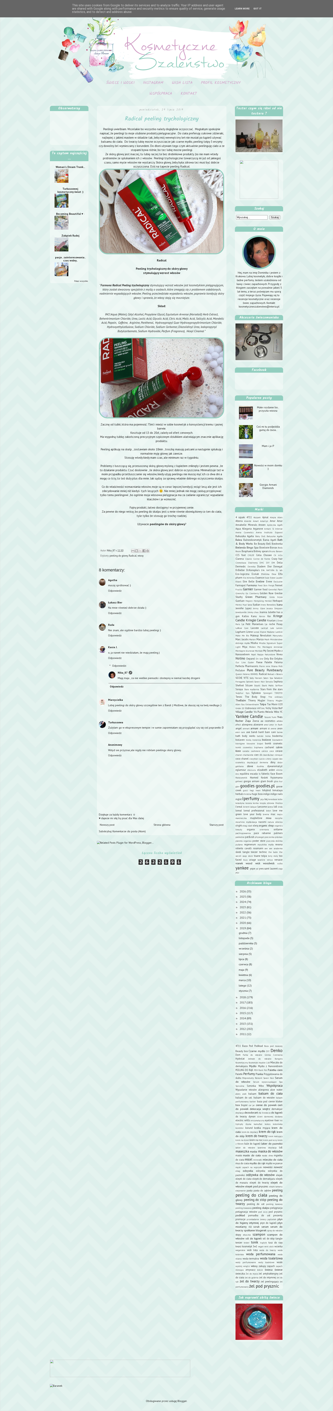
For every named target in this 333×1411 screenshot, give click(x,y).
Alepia (273, 517)
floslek (264, 777)
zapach (271, 1266)
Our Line (240, 662)
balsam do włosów (264, 1097)
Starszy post (216, 824)
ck (261, 754)
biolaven (240, 739)
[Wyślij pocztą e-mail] (133, 551)
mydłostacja (251, 822)
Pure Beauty (256, 670)
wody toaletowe (266, 1262)
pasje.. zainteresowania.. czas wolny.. (70, 259)
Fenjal (271, 585)
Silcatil (257, 685)
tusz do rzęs (275, 1242)
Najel (253, 654)
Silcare (249, 685)
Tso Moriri (272, 704)
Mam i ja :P (268, 446)
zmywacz (250, 1269)
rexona (279, 844)
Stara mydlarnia (251, 689)
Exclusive (278, 581)
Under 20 (239, 708)
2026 (243, 891)
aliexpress (247, 724)
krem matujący (275, 1136)
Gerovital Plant (275, 589)
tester (246, 1242)
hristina (247, 794)
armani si (265, 728)
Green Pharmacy (256, 597)
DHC (262, 562)
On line (259, 658)
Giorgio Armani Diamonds (268, 486)
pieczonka (269, 837)
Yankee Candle (249, 716)
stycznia (244, 990)
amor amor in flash (273, 724)
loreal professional (254, 810)
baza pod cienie (266, 1101)
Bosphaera (247, 551)
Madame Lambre (275, 632)
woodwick (268, 863)
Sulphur (239, 693)
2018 (243, 997)
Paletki (239, 1074)
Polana (274, 666)
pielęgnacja (276, 1207)
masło (238, 1155)
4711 (249, 517)
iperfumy (250, 798)
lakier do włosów (245, 1147)
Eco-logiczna (242, 573)
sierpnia (244, 954)
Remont (258, 1078)
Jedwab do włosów (259, 1058)
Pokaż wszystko (81, 281)
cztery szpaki (272, 758)
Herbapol (278, 600)
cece (272, 751)
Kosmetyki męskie (257, 1062)
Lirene (249, 631)
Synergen (267, 693)
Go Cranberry (252, 593)
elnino (279, 770)
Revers (279, 674)
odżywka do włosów (260, 1175)
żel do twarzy (250, 1281)
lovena (266, 814)
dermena (264, 762)
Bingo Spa (253, 547)
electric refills (242, 1120)
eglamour (240, 769)
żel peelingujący (270, 1281)
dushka (260, 766)
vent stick (269, 1246)
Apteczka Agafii (275, 525)
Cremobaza (240, 562)
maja (242, 969)
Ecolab (255, 573)
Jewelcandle (241, 612)
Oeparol (250, 658)
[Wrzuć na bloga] (137, 551)
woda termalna (251, 1258)
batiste (260, 736)
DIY (268, 562)
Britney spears (261, 551)
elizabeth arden (266, 769)
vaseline (261, 859)
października (246, 943)
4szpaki (257, 517)
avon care (240, 732)
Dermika (252, 566)
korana (249, 803)
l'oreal (238, 806)
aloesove (258, 724)
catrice (265, 751)
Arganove (258, 528)
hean (258, 790)
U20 (280, 704)
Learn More (242, 8)
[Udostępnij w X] (140, 551)
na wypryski (256, 1167)
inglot (238, 799)
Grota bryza (276, 597)
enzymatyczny (257, 1120)
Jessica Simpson (275, 608)
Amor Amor (276, 520)
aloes (237, 1094)
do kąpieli (277, 1112)
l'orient (246, 806)
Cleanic (248, 559)
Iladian (256, 604)
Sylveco (256, 693)
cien (256, 754)
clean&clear (268, 755)
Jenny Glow (259, 608)
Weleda (269, 711)
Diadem (261, 566)
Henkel (268, 601)
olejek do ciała (243, 1178)
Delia (280, 562)
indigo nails (276, 793)
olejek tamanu (276, 1186)
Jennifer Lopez (243, 608)
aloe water (276, 1089)
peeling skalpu (260, 1208)
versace (278, 859)
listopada (244, 938)
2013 (243, 1023)
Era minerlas (249, 577)
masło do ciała (252, 1155)
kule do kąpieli (252, 1143)
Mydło (252, 1066)
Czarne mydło (257, 1051)
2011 (243, 1034)
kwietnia (244, 975)
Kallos (245, 616)
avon (280, 728)
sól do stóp (269, 1238)
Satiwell (249, 681)
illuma (248, 1124)
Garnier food (260, 589)
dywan (252, 1116)
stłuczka (247, 1234)
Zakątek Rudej (70, 235)
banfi (261, 732)
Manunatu (278, 635)
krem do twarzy (257, 1136)
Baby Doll (260, 536)
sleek (238, 851)
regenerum (250, 844)
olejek (279, 1175)
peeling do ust (255, 1203)
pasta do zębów (262, 1190)
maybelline (256, 818)
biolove (266, 739)
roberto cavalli (243, 848)
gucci (245, 790)
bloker (279, 1101)
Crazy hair (277, 558)
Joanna (263, 612)
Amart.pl (264, 521)
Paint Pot (262, 1070)
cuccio (262, 758)
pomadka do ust (259, 1215)
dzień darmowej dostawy (270, 1116)
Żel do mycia (252, 1273)
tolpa (264, 855)
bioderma (277, 735)
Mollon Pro (255, 647)
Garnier (248, 589)
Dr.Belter (240, 570)
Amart (256, 521)
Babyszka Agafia (275, 536)
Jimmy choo (253, 612)
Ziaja (248, 721)
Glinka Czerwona (274, 1055)
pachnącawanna (243, 833)
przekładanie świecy (256, 1219)
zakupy (262, 1266)
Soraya (239, 689)
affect (238, 724)
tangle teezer (250, 851)
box (237, 1105)
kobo (280, 799)
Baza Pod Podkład (252, 1045)
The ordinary (275, 697)
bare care (270, 732)
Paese (259, 662)
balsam (252, 1093)
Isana (280, 604)
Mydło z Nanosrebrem (270, 1066)
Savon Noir (259, 681)
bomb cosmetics (243, 747)
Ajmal (265, 517)
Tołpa (263, 704)
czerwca (244, 964)
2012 (243, 1029)
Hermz (238, 604)
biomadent (277, 740)
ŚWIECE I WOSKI (120, 83)
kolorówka (278, 1124)
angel (238, 728)
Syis (247, 693)
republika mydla (265, 844)
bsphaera (258, 747)
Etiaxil (238, 581)
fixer (276, 1120)
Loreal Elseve (260, 632)
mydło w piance (274, 1163)
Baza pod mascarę (273, 1046)
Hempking (259, 601)
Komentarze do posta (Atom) (129, 831)
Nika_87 (123, 672)
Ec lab (279, 570)
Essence (260, 577)
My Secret (268, 650)
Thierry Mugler (256, 700)
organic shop (266, 825)
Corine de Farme (261, 559)
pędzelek (271, 1219)
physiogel (259, 837)
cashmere (255, 751)
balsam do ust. (243, 1097)
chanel (238, 755)
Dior (269, 566)
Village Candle (244, 712)
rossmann (258, 848)
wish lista (252, 1250)
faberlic (266, 773)
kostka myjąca (262, 1127)
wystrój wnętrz (242, 1266)
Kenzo (262, 616)
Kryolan (271, 620)
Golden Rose (266, 593)
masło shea (267, 1155)
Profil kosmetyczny (220, 83)
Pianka (259, 1074)
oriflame (278, 829)
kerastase (272, 799)
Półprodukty (248, 1078)
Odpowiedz (115, 590)
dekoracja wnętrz (260, 1109)
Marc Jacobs (241, 639)
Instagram (153, 83)
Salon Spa (268, 678)
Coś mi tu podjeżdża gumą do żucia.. (268, 428)
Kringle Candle (256, 620)
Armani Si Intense (273, 528)
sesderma (278, 848)
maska (253, 1151)
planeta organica (243, 841)
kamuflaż (258, 1124)
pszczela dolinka (274, 841)
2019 (243, 928)
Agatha (112, 580)
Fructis (238, 589)
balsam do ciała (270, 1093)
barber (253, 1101)
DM (273, 562)
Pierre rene (264, 666)
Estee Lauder (276, 577)
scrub (256, 1226)
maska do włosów (270, 1151)
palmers (278, 833)
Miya (244, 646)
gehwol (238, 781)
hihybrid (266, 790)
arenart (246, 728)
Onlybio (278, 658)
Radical (133, 555)
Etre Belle (248, 581)
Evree (269, 581)
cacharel (269, 747)
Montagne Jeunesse (244, 650)
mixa (268, 818)
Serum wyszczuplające (265, 1082)
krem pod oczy (270, 1140)
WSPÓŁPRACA (161, 94)
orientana (264, 829)
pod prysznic (276, 1211)
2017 (243, 1002)
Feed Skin (263, 585)
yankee (242, 868)
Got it (257, 8)
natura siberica (275, 822)
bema (268, 736)
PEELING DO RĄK (244, 1070)
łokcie (260, 1270)
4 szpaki (240, 517)
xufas (280, 863)
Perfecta (239, 666)
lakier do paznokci (272, 1143)
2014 (243, 1018)
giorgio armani (252, 781)
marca (242, 980)
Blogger (182, 1401)
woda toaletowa (271, 1258)
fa (260, 773)
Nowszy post (107, 824)
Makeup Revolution (260, 635)
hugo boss (257, 793)
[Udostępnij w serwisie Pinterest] (148, 551)
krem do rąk (267, 1132)
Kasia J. (112, 647)
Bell (268, 543)
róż (250, 1226)
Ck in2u (278, 555)
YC (281, 711)
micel (248, 1159)
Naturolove (270, 654)
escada (254, 773)
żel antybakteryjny (268, 1273)
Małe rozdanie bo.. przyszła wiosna (268, 409)
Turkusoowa (115, 722)
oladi (250, 825)
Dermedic (240, 566)
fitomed (254, 777)
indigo (266, 793)
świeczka (240, 1273)
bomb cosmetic (274, 743)
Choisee (267, 555)
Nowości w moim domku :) (268, 467)
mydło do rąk (257, 1163)
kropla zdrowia (267, 803)
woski (280, 1262)
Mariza (260, 639)
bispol (260, 743)
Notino (240, 658)
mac (273, 814)
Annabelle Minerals (246, 524)
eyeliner (269, 1120)
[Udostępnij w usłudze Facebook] (144, 551)
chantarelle (248, 755)
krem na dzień (242, 1140)
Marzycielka (115, 700)
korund (249, 1127)
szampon (259, 1234)
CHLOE (251, 555)
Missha (254, 642)
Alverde (247, 521)
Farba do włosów (252, 1055)
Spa (281, 1082)
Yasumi (267, 717)
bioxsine (251, 743)
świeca (268, 1269)
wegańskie (240, 1250)
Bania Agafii (269, 539)
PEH (256, 1070)
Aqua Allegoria (243, 528)
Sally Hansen (256, 678)
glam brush (267, 781)
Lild (268, 1062)
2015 (243, 1013)
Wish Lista (182, 83)
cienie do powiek (266, 1105)
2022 (243, 912)
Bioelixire (264, 547)
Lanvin (279, 628)
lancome (262, 806)
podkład (240, 1215)
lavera (270, 806)
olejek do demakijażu (263, 1178)
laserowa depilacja (267, 1147)
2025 (243, 896)
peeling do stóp (255, 1200)
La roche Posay (274, 624)
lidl (275, 806)
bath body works (245, 735)
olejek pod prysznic (256, 1186)
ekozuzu (251, 770)
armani (254, 728)
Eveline (260, 581)
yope (252, 868)
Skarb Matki (268, 685)
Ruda (111, 625)
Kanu (254, 616)
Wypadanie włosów (246, 1089)
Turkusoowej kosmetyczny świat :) (70, 190)
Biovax (273, 547)
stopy (238, 1234)
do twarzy (241, 1116)
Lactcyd (264, 628)
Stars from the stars (271, 689)
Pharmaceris (251, 666)
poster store (258, 840)
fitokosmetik (241, 777)
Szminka (251, 1085)
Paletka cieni (275, 1070)
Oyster (251, 662)
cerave (279, 750)
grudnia (243, 933)
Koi (269, 616)
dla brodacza (264, 1112)
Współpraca (275, 1085)
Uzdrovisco (250, 708)
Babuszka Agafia (244, 536)
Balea (238, 540)
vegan (261, 1246)
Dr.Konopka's (253, 570)
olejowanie (240, 1190)
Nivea (280, 654)
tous (245, 859)
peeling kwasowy (243, 1208)
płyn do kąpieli (268, 1222)
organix (251, 829)
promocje (240, 1219)
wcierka (278, 1246)
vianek (239, 863)
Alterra (239, 520)
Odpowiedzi (119, 666)
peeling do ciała (251, 1195)
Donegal (278, 566)
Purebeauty (275, 670)
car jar (252, 1105)
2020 (243, 923)
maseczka (242, 1151)
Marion (252, 639)
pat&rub (249, 836)
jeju (262, 799)
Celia (259, 555)
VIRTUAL (261, 708)
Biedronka (277, 543)
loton (268, 810)
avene (273, 728)
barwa (280, 732)
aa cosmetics (268, 720)
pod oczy (262, 1212)
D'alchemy (253, 562)
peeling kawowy (274, 1204)
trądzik (263, 1242)
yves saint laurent (268, 868)
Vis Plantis (259, 711)
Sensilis (269, 681)
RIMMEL (254, 674)
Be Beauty (259, 543)
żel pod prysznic (264, 1286)
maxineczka (241, 818)
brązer (244, 1105)
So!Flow (279, 685)
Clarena (239, 558)
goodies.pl (265, 785)
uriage (252, 859)
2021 (243, 917)
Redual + (271, 674)
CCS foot (240, 555)
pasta (249, 1190)
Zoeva (255, 720)
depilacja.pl (252, 762)
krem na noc (256, 1139)
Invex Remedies (268, 604)
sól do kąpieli (254, 1238)
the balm (273, 852)
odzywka (248, 1171)
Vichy (268, 708)
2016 (243, 1008)
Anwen (262, 524)
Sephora (278, 681)
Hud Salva (247, 604)
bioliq (248, 740)
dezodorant (251, 1112)
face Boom (277, 773)
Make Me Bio (242, 635)
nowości (267, 1167)
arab (244, 1094)
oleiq (255, 825)
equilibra (244, 773)
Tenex (238, 696)
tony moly (273, 856)
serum (265, 1226)
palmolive (240, 837)
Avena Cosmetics (244, 532)
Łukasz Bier (115, 602)
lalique (253, 806)
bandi (254, 732)
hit (281, 1120)
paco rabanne (262, 833)
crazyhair (254, 758)
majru (280, 814)
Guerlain (240, 600)
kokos (267, 1124)
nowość (278, 1167)
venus (270, 859)
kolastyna (239, 803)
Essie (267, 577)
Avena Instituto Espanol (269, 532)
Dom (237, 1054)
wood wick (253, 863)
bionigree (240, 743)
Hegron (249, 601)
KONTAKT (189, 94)
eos (237, 773)
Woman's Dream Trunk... (70, 167)
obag (244, 825)
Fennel (279, 585)
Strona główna (162, 824)
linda (280, 806)
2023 (243, 907)
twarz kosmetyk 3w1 (246, 1246)
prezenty (278, 1215)
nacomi (262, 821)
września (244, 948)
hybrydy (239, 1124)
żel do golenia (251, 1277)
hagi (252, 790)
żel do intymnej (267, 1277)
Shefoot (239, 685)
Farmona (252, 585)
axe (248, 732)
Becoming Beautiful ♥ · (70, 214)
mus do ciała (242, 1163)
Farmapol (240, 585)
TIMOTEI (278, 693)
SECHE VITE (242, 677)
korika (256, 803)
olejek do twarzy (259, 1182)
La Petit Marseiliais (252, 624)
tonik (254, 1242)
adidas (280, 721)
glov (237, 786)
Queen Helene (242, 674)
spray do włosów (275, 1230)
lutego (243, 985)
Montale (259, 650)
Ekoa (274, 574)
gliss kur (278, 781)
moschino (240, 822)
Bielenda (240, 547)
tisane (257, 855)
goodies (247, 785)
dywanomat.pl (275, 766)
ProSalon (240, 670)
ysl (257, 868)
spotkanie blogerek (255, 1230)
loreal (238, 810)
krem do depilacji (250, 1132)
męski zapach (242, 1167)
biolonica (256, 740)
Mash (266, 639)
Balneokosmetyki (252, 539)
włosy (141, 555)
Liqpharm (240, 631)
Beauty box (241, 1051)
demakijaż (277, 1108)
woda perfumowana (260, 1254)
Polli (280, 666)
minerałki (257, 1159)
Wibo (276, 711)
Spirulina (239, 1086)
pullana (239, 844)
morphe (279, 818)
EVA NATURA (267, 570)
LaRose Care (241, 628)
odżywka (260, 1170)
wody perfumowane (245, 1262)
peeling (277, 1190)
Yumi (274, 717)
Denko (277, 1050)
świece (279, 1269)
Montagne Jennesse (272, 647)
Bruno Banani (276, 551)
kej (266, 799)
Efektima (265, 574)
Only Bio (268, 658)
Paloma (278, 662)
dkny (272, 762)
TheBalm (240, 700)
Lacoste (255, 627)
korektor (239, 1128)
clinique (279, 755)
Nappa (260, 654)
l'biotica (279, 803)
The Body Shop (255, 696)
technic (263, 851)
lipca (242, 959)
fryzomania (277, 777)
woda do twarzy (267, 1250)
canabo (246, 751)
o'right (238, 825)
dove (250, 766)
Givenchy (239, 593)
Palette (268, 662)
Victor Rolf (277, 708)
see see (268, 848)
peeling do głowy (119, 555)
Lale (272, 628)
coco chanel (242, 758)
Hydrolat (240, 1058)
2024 (243, 902)
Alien (280, 517)
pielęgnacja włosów (246, 1211)
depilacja (239, 1112)
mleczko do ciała (273, 1159)
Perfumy (249, 1074)
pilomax (279, 837)
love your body (252, 814)
